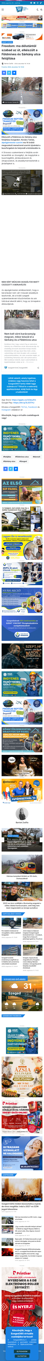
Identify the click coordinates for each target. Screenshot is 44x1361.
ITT (35, 1344)
